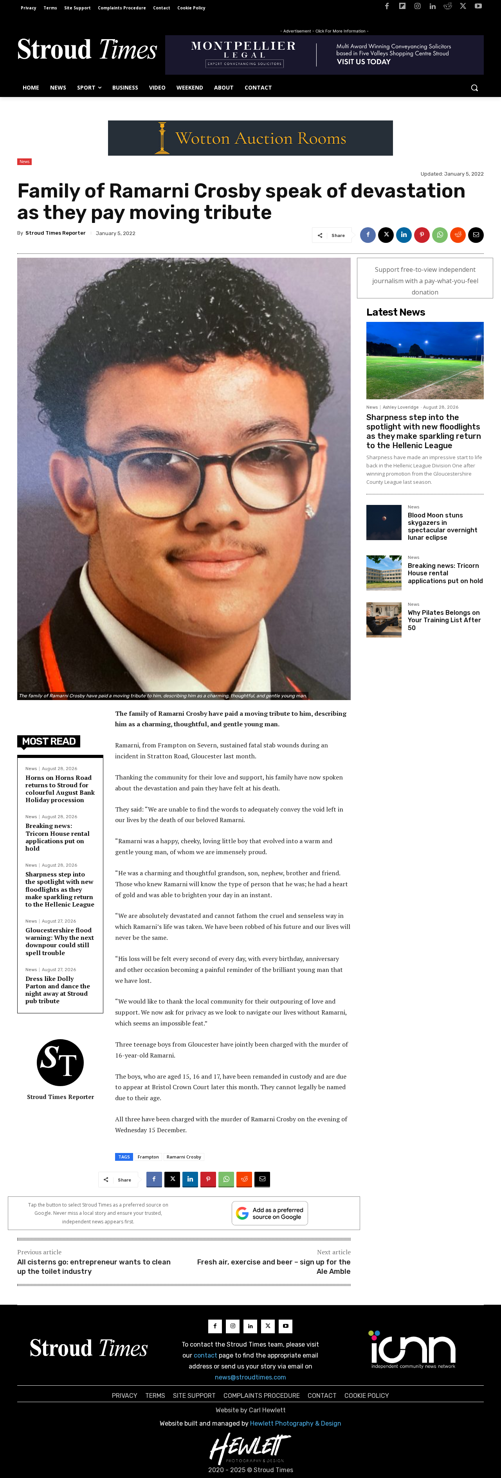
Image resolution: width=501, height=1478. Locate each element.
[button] (474, 87)
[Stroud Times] (87, 51)
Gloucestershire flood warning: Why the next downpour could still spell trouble (59, 941)
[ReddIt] (458, 235)
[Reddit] (448, 7)
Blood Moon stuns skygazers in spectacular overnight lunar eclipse (443, 527)
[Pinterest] (422, 235)
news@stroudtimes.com (250, 1377)
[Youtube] (478, 7)
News (24, 161)
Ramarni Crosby (184, 1157)
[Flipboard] (402, 7)
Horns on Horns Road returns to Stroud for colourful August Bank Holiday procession (60, 789)
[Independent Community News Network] (412, 1349)
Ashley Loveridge (401, 407)
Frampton (148, 1157)
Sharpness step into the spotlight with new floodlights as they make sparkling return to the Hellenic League (59, 889)
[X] (463, 7)
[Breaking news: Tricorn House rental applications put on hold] (384, 573)
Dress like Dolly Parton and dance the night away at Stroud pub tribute (57, 990)
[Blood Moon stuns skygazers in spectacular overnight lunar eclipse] (384, 522)
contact (205, 1355)
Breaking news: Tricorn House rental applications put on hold (57, 837)
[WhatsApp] (440, 235)
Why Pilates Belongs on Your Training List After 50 (444, 620)
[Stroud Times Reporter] (60, 1062)
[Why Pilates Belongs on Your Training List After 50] (384, 620)
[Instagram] (417, 7)
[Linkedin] (432, 7)
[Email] (476, 235)
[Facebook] (387, 7)
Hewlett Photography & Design (295, 1423)
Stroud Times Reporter (55, 232)
